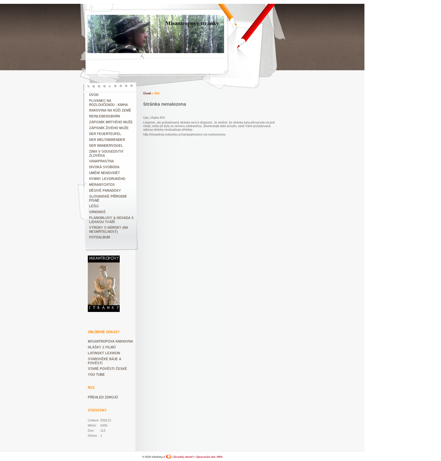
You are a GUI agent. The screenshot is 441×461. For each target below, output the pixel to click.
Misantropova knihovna (110, 341)
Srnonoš (97, 212)
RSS (220, 456)
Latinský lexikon (104, 353)
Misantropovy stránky (192, 23)
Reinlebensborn (104, 116)
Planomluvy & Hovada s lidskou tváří (111, 220)
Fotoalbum (99, 237)
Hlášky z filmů (102, 347)
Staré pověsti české (107, 369)
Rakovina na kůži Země (110, 110)
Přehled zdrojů (103, 397)
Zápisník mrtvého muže (111, 122)
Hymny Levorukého (107, 179)
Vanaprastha (101, 161)
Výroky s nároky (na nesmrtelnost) (108, 230)
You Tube (96, 375)
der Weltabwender (107, 140)
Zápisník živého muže (109, 128)
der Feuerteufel (105, 134)
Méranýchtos (102, 185)
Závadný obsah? (183, 456)
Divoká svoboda (104, 167)
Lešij (94, 206)
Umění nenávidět (104, 173)
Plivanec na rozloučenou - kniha (108, 103)
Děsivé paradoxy (105, 190)
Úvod (94, 95)
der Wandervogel (106, 146)
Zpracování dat (205, 456)
